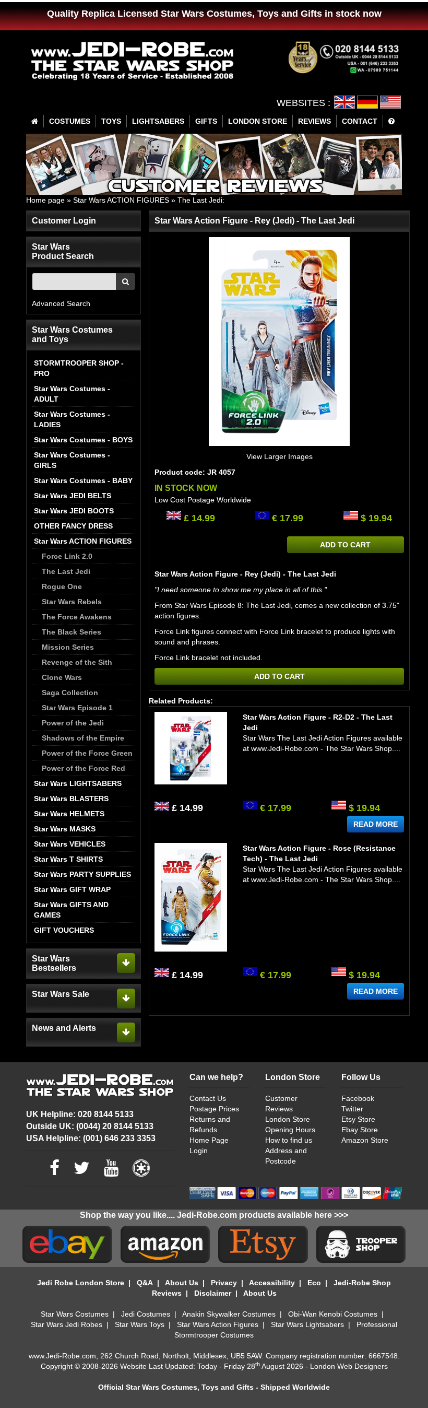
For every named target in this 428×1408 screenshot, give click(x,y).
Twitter (352, 1109)
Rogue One (62, 586)
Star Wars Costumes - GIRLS (72, 460)
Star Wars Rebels (72, 601)
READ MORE (375, 824)
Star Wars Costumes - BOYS (83, 440)
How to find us (288, 1140)
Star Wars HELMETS (69, 813)
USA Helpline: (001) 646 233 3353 (91, 1138)
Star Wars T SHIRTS (68, 859)
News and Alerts (64, 1028)
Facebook (357, 1098)
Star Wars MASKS (65, 829)
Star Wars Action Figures (217, 1324)
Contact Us (207, 1098)
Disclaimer (212, 1293)
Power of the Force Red (83, 768)
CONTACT (359, 121)
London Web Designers (349, 1366)
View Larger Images (279, 456)
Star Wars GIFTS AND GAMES (71, 909)
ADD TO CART (345, 545)
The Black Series (71, 632)
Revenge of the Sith (77, 662)
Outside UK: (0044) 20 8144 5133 (89, 1126)
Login (198, 1150)
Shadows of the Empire (83, 738)
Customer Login (64, 220)
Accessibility (272, 1282)
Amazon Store (364, 1140)
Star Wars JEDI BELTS (72, 495)
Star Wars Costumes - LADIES (72, 419)
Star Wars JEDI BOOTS (74, 511)
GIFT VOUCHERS (64, 930)
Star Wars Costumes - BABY (83, 480)
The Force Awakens (77, 617)
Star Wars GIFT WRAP (72, 889)
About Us (181, 1282)
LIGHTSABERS (158, 121)
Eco (314, 1282)
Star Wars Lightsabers (307, 1324)
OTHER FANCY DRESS (73, 526)
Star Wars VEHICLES (69, 844)
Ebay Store (359, 1129)
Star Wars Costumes (75, 1314)
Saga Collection (70, 692)
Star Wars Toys (139, 1324)
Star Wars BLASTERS (71, 798)
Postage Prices (214, 1109)
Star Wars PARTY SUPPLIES (82, 874)
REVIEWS (314, 121)
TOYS (111, 121)
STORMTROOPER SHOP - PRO (79, 368)
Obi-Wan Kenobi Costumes (332, 1314)
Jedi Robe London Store (80, 1282)
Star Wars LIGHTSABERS (78, 783)
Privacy (224, 1282)
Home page (45, 200)
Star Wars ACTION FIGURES (121, 200)
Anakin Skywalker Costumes (229, 1314)
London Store (287, 1119)
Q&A (145, 1282)
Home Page (209, 1140)
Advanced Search (61, 303)
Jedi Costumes (145, 1314)
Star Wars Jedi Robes (66, 1324)
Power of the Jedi (73, 723)
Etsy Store (358, 1119)
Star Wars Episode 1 (77, 707)
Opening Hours (290, 1129)
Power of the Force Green (87, 753)
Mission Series (68, 647)
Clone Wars (62, 677)
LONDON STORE (257, 121)
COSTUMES (69, 121)
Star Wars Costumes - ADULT (72, 393)
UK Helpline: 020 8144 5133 (80, 1114)
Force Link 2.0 (67, 556)
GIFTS (206, 121)
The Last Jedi (199, 200)
